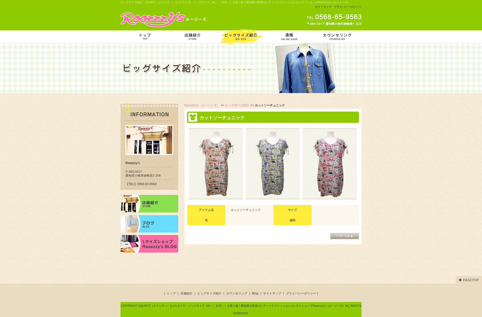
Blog (255, 293)
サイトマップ (323, 6)
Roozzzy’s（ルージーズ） (202, 105)
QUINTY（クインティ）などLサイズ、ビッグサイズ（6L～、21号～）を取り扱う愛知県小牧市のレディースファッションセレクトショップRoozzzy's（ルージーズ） (242, 305)
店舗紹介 (186, 293)
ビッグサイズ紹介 (237, 105)
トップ (171, 293)
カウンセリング (236, 293)
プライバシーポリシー (348, 6)
